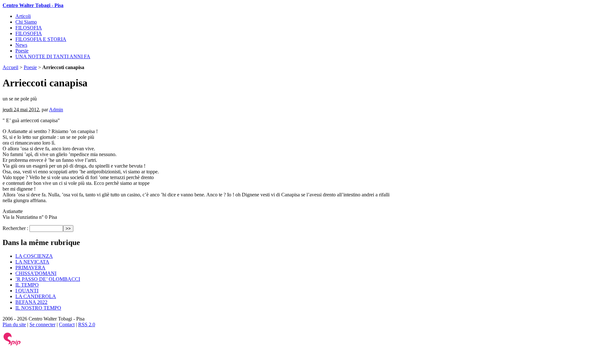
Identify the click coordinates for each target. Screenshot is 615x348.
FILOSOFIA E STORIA (40, 39)
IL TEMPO (27, 285)
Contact (67, 324)
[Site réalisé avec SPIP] (12, 344)
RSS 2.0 (86, 324)
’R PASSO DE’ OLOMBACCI (47, 279)
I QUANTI (26, 290)
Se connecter (42, 324)
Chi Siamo (26, 22)
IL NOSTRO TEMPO (38, 308)
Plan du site (14, 324)
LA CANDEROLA (35, 296)
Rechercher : (15, 228)
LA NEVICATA (32, 262)
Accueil (10, 67)
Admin (56, 109)
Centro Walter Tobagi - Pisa (33, 5)
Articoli (23, 16)
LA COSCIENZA (34, 256)
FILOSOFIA (28, 27)
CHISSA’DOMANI (35, 273)
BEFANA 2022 (31, 302)
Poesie (22, 50)
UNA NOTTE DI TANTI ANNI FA (52, 56)
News (21, 45)
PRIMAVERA (30, 267)
